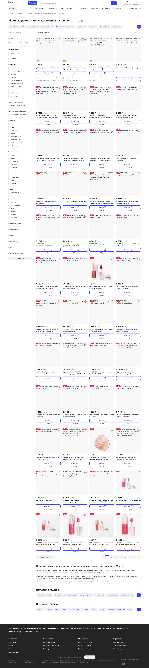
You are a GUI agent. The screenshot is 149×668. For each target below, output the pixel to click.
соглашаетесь (70, 657)
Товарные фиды (118, 649)
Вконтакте (11, 652)
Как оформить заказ (49, 649)
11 (125, 557)
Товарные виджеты (119, 642)
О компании (12, 642)
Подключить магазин (85, 642)
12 (129, 557)
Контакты (11, 645)
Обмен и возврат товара (51, 645)
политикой (78, 657)
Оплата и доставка (49, 642)
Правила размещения (85, 649)
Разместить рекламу (84, 645)
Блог (9, 649)
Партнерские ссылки (119, 645)
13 (134, 557)
